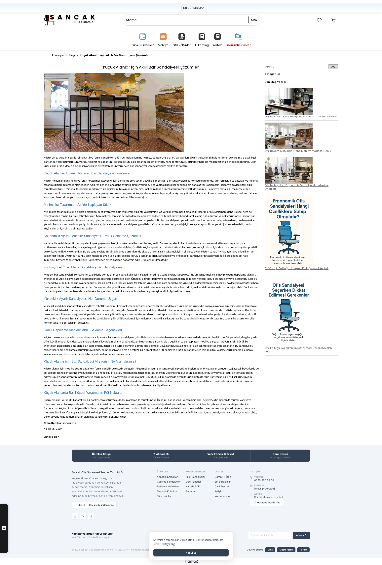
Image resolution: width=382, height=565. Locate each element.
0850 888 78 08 (264, 480)
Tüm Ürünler (164, 496)
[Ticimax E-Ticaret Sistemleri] (191, 562)
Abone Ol (301, 535)
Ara (333, 66)
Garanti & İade (223, 476)
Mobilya (163, 45)
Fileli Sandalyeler (195, 476)
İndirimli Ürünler (238, 45)
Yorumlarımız (222, 496)
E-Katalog (202, 45)
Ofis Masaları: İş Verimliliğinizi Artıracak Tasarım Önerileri (301, 116)
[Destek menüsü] (4, 528)
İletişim (219, 491)
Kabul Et (191, 552)
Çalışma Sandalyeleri (169, 481)
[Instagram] (75, 516)
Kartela (217, 45)
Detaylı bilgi (168, 544)
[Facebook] (91, 516)
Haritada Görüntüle (268, 502)
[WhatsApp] (83, 516)
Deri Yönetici (193, 481)
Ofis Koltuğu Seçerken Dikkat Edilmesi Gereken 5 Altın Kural (298, 349)
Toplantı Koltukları (167, 491)
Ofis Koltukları (181, 45)
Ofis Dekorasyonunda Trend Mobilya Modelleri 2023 (298, 151)
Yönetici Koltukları (167, 476)
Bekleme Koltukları (168, 486)
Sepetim (191, 491)
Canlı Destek (222, 486)
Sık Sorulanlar (223, 481)
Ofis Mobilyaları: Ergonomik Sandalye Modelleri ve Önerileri (296, 187)
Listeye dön (51, 437)
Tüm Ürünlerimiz (142, 45)
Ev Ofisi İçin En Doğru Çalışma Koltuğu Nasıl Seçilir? (296, 268)
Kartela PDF (193, 486)
